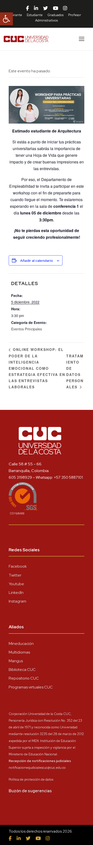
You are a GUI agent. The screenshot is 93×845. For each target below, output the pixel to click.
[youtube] (55, 8)
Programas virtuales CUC (31, 687)
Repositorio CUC (24, 678)
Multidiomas (19, 652)
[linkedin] (36, 8)
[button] (6, 18)
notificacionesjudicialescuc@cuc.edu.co (37, 768)
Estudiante (35, 15)
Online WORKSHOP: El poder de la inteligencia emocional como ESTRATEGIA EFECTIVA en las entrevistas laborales (37, 368)
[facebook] (27, 8)
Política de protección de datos (31, 779)
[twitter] (45, 8)
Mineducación (21, 643)
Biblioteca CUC (22, 669)
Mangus (16, 660)
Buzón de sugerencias (30, 790)
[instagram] (65, 8)
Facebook (18, 566)
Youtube (16, 583)
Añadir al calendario (36, 260)
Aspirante (15, 15)
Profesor (74, 15)
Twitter (15, 575)
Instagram (17, 601)
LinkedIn (16, 592)
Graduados (55, 15)
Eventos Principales (26, 328)
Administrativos (46, 20)
